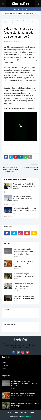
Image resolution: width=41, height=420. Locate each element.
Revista (5, 368)
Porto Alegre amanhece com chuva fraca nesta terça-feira (23, 297)
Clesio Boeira (9, 41)
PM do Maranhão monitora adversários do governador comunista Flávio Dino (23, 251)
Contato (32, 413)
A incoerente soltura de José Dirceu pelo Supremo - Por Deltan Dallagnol (23, 286)
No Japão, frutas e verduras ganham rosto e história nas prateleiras (23, 264)
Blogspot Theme (26, 416)
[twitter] (19, 9)
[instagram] (23, 9)
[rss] (34, 233)
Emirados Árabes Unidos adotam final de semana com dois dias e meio (24, 210)
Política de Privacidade (20, 413)
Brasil (4, 362)
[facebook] (15, 9)
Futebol (5, 365)
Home (9, 413)
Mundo (14, 21)
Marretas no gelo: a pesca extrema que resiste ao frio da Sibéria (23, 198)
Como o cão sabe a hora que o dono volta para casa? (21, 13)
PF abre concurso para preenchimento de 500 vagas (23, 275)
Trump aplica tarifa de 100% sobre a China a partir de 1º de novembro (24, 186)
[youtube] (26, 9)
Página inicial (7, 21)
